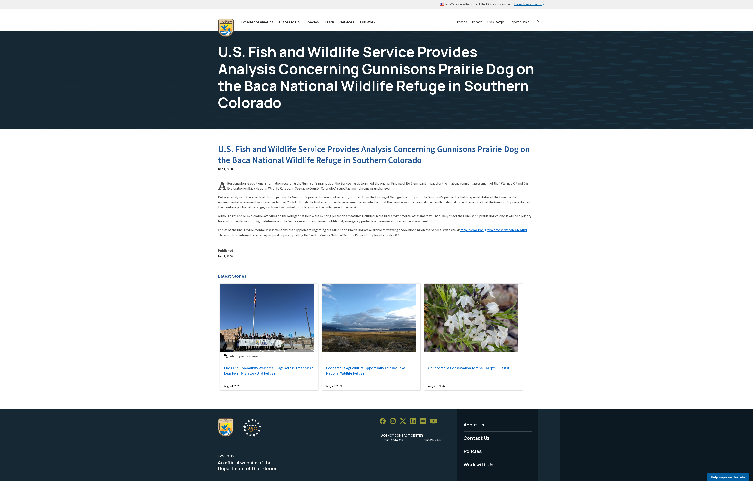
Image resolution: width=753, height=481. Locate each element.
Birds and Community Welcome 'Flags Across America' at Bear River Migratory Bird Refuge (268, 371)
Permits (477, 22)
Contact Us (477, 438)
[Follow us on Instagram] (394, 421)
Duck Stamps (496, 22)
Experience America (257, 22)
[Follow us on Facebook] (383, 421)
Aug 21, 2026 (334, 386)
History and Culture (244, 356)
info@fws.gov (433, 440)
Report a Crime (519, 22)
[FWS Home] (226, 27)
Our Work (367, 22)
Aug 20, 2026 (436, 386)
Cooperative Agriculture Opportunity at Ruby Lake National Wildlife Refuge (365, 371)
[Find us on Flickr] (424, 421)
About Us (474, 424)
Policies (473, 451)
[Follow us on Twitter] (404, 421)
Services (347, 22)
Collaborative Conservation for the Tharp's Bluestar (468, 368)
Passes (462, 22)
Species (312, 22)
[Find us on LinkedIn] (414, 421)
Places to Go (289, 22)
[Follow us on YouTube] (435, 421)
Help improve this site (728, 477)
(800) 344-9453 (393, 440)
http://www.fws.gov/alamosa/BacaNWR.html (493, 230)
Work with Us (478, 464)
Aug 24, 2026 (232, 386)
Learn (329, 22)
